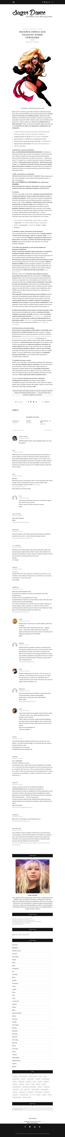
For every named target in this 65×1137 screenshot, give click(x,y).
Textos (40, 29)
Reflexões (33, 29)
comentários (19, 402)
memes (44, 1084)
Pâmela (21, 643)
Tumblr (14, 845)
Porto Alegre (15, 1025)
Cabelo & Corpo (16, 950)
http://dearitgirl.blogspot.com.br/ (27, 701)
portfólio (27, 1089)
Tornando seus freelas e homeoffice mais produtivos (27, 921)
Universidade (15, 1057)
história (21, 1084)
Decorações (15, 956)
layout (27, 1084)
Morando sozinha (16, 1013)
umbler (38, 1094)
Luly (13, 450)
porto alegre (35, 1089)
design (14, 1081)
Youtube (46, 843)
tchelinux (46, 1092)
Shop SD (14, 1042)
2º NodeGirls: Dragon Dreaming (21, 923)
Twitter (18, 845)
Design (14, 959)
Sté (20, 496)
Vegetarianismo (16, 1060)
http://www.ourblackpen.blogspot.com (22, 538)
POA (21, 1089)
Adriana (15, 756)
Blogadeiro (15, 947)
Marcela (22, 689)
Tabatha (15, 782)
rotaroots (30, 1092)
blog (45, 1076)
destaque (28, 1081)
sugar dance (38, 1092)
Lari (13, 474)
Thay (20, 669)
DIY (13, 971)
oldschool (16, 1089)
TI (30, 1094)
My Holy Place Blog (17, 843)
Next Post (48, 430)
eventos (15, 1084)
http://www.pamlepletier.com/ (26, 661)
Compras (14, 953)
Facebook (26, 843)
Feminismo (25, 29)
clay (20, 709)
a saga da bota (33, 1076)
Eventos (14, 980)
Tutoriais (14, 1054)
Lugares (14, 1004)
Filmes (14, 986)
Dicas (13, 965)
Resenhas (15, 1034)
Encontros (15, 974)
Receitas (14, 1028)
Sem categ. (15, 1039)
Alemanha (15, 944)
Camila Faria (23, 436)
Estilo (13, 977)
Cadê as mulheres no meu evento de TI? (24, 920)
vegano (44, 1094)
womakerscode (17, 1097)
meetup (38, 1084)
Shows (14, 1045)
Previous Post (18, 430)
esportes (46, 1081)
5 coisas (15, 1076)
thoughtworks (24, 1094)
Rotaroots (14, 1036)
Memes (14, 1007)
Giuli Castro (16, 514)
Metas (13, 1010)
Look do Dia (15, 1001)
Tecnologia (15, 1048)
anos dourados (23, 1076)
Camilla (47, 402)
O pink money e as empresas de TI (22, 919)
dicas (34, 1081)
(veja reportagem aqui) (38, 316)
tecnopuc (15, 1094)
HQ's (13, 995)
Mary (21, 619)
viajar (49, 1094)
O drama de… (16, 421)
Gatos (13, 992)
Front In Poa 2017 (18, 924)
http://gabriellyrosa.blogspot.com (21, 612)
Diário (13, 962)
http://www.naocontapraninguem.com (22, 807)
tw (33, 1094)
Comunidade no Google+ (36, 843)
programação (44, 1089)
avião (40, 1076)
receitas (15, 1092)
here (36, 392)
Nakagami (15, 529)
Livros (13, 998)
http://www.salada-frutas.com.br (20, 522)
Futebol (14, 989)
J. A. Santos (16, 545)
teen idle (28, 421)
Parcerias (14, 1019)
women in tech (27, 1097)
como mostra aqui (29, 320)
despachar (21, 1081)
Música (14, 1016)
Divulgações (15, 968)
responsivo (22, 1092)
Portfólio (14, 1022)
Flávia (14, 737)
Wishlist (14, 1066)
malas (32, 1084)
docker (40, 1081)
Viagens (14, 1063)
